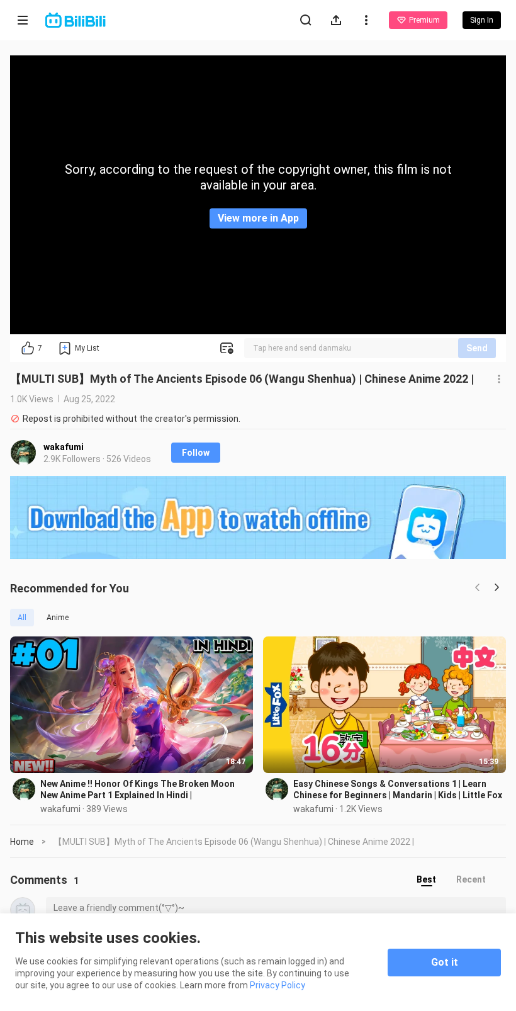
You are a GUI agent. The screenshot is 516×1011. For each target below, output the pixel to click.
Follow (196, 453)
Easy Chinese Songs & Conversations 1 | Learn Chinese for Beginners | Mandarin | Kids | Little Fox (397, 789)
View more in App (258, 218)
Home (22, 842)
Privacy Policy (277, 985)
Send (477, 348)
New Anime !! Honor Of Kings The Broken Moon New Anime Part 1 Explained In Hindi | (137, 789)
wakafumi (63, 447)
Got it (444, 962)
